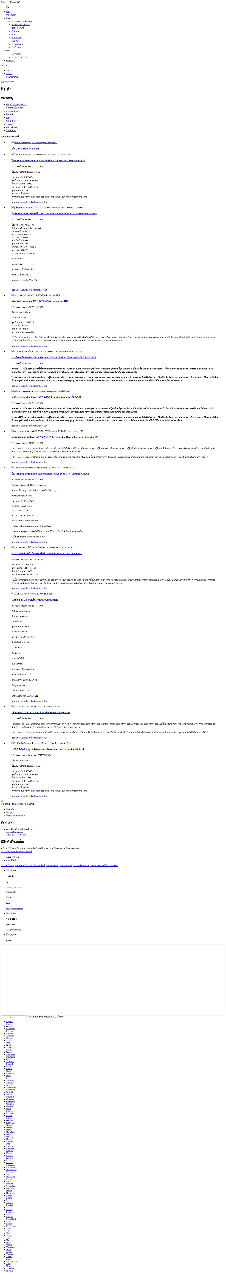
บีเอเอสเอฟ (16, 38)
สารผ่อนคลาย (52, 865)
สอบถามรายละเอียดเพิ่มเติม (24, 202)
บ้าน (8, 11)
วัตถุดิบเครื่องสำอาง (21, 24)
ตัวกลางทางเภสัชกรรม (22, 21)
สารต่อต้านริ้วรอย (81, 865)
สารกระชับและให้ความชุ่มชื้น (104, 865)
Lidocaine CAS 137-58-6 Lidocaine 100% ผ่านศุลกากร (41, 712)
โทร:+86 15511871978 (16, 835)
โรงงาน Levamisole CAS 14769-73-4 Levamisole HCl (40, 301)
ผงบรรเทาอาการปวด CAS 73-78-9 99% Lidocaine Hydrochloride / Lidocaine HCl (55, 437)
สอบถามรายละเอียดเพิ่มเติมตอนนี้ (16, 852)
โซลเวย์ (15, 41)
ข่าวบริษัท (16, 54)
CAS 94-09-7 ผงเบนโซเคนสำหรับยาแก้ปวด (35, 599)
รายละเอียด (42, 202)
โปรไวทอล (16, 47)
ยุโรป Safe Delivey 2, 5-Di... (26, 148)
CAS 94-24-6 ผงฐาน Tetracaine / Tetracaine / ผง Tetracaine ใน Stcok (48, 749)
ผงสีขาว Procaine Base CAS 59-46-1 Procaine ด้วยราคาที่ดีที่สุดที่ (46, 397)
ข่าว (8, 51)
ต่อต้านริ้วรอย (7, 865)
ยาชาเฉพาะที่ (18, 28)
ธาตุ (13, 34)
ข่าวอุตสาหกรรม (19, 57)
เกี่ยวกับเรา (11, 15)
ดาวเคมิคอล (17, 44)
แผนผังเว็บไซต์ (12, 857)
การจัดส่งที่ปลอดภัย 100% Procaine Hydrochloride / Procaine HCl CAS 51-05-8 (54, 357)
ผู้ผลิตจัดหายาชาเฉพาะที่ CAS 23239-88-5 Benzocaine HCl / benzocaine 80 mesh (54, 213)
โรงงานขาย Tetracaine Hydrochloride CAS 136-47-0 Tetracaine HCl (48, 160)
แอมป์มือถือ (11, 860)
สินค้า (9, 18)
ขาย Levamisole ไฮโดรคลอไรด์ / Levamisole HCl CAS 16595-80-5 (47, 553)
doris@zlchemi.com (14, 832)
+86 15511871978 (13, 887)
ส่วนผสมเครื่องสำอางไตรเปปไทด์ (30, 865)
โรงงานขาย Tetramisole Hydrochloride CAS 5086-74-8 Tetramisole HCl (50, 473)
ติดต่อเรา (10, 60)
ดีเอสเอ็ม (15, 31)
